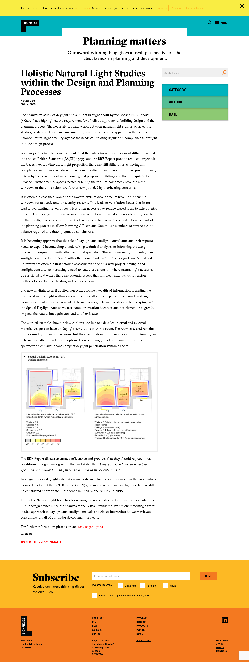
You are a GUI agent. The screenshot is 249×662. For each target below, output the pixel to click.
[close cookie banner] (242, 6)
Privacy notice (143, 640)
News (173, 586)
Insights (151, 586)
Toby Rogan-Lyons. (90, 527)
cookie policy (82, 8)
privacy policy (143, 595)
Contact (97, 633)
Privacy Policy (194, 8)
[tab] (195, 90)
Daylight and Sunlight (41, 542)
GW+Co (220, 647)
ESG (94, 621)
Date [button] (173, 114)
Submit (208, 576)
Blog (94, 625)
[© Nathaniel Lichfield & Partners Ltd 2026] (30, 26)
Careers (97, 629)
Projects (142, 617)
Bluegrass (221, 651)
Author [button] (175, 102)
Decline (176, 8)
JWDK (219, 644)
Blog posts (130, 586)
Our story (98, 617)
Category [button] (177, 90)
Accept (162, 8)
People (140, 629)
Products (142, 625)
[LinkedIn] (225, 619)
